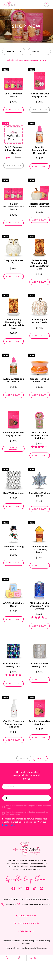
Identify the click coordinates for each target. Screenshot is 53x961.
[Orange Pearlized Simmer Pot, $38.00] (39, 365)
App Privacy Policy (41, 941)
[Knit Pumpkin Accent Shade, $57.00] (39, 306)
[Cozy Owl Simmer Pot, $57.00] (13, 246)
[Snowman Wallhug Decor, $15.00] (13, 533)
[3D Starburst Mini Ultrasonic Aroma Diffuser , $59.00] (39, 589)
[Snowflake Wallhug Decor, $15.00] (39, 479)
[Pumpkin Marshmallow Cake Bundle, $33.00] (13, 190)
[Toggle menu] (46, 958)
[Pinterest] (41, 888)
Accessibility (27, 943)
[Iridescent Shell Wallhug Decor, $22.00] (39, 649)
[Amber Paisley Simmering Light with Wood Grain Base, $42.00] (39, 246)
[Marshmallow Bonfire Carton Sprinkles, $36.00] (39, 418)
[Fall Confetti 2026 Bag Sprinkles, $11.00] (39, 80)
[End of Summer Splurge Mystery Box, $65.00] (13, 133)
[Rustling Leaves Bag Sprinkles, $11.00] (39, 707)
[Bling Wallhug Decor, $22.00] (13, 479)
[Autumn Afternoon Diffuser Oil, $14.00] (13, 365)
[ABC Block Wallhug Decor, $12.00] (13, 589)
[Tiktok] (34, 888)
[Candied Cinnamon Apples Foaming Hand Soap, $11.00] (13, 707)
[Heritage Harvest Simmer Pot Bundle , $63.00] (39, 190)
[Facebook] (13, 888)
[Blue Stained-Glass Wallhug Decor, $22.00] (13, 649)
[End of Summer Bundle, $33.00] (13, 80)
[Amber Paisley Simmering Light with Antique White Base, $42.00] (13, 306)
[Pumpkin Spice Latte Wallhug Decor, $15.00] (39, 533)
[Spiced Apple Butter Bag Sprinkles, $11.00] (13, 418)
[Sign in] (6, 958)
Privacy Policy (9, 825)
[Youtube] (27, 888)
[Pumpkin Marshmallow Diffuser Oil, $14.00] (39, 133)
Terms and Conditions (11, 941)
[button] (14, 51)
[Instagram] (20, 888)
